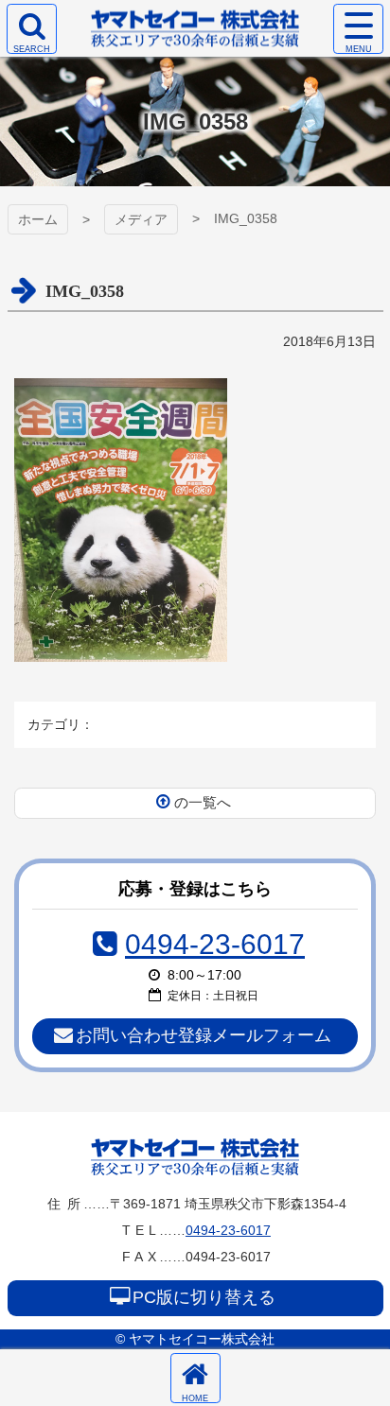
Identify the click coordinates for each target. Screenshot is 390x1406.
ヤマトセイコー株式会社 (195, 1156)
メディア (141, 219)
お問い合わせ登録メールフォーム (203, 1035)
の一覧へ (202, 802)
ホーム (38, 219)
